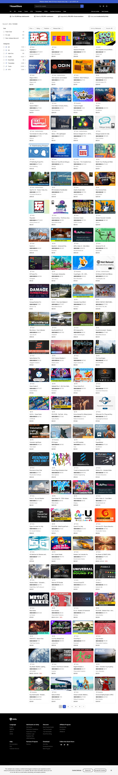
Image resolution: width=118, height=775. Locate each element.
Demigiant (32, 278)
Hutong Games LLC (35, 54)
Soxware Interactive (101, 474)
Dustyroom (98, 166)
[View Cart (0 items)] (100, 6)
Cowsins (54, 446)
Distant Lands (55, 362)
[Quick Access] (103, 6)
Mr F (53, 138)
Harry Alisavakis (100, 671)
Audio (20, 11)
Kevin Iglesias (55, 474)
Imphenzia (76, 587)
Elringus (54, 166)
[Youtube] (61, 744)
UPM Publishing (30, 738)
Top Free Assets (47, 729)
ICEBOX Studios (78, 222)
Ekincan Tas (33, 306)
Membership (63, 727)
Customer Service (14, 748)
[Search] (82, 6)
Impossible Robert (56, 222)
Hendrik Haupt (33, 503)
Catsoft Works (33, 390)
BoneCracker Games (79, 559)
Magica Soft (33, 82)
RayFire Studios (34, 250)
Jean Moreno (77, 390)
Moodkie (76, 166)
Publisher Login (30, 734)
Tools (26, 11)
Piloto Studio (55, 503)
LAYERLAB (32, 418)
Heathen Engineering (79, 474)
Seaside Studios (56, 559)
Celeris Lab (99, 54)
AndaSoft (54, 334)
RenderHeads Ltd (78, 250)
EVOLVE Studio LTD (101, 82)
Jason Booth (33, 334)
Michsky (76, 615)
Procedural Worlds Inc (35, 194)
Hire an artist (95, 11)
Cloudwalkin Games (101, 531)
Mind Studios (99, 699)
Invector (54, 671)
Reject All (87, 770)
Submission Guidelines (32, 729)
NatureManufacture (57, 306)
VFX (31, 11)
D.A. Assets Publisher (35, 531)
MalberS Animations (79, 418)
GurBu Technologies (79, 334)
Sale (64, 11)
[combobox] (57, 6)
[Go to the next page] (83, 706)
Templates (38, 11)
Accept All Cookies (100, 770)
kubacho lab (99, 587)
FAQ (11, 746)
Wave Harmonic (56, 110)
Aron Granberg (33, 166)
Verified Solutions (55, 11)
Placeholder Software (35, 474)
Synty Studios (55, 418)
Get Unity (45, 744)
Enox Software (77, 531)
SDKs (46, 11)
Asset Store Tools (31, 731)
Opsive (75, 138)
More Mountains (56, 54)
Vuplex (31, 559)
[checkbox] (3, 31)
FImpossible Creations (57, 615)
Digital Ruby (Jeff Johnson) (37, 587)
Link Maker (62, 729)
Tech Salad (33, 446)
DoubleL (54, 194)
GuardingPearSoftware (102, 418)
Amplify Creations (78, 194)
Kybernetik (98, 250)
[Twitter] (64, 744)
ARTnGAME (99, 559)
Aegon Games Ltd (78, 362)
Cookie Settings (76, 770)
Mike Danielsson (56, 699)
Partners (28, 744)
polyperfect (99, 194)
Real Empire (77, 82)
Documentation (14, 744)
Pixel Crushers (99, 138)
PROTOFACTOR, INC (101, 306)
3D (10, 11)
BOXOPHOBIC (99, 362)
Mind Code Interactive (35, 699)
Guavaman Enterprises (102, 390)
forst (75, 446)
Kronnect (54, 250)
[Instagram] (67, 744)
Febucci (32, 138)
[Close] (111, 770)
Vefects (76, 54)
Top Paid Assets (47, 731)
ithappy (76, 503)
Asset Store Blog (47, 734)
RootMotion (99, 110)
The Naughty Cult (100, 278)
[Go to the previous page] (60, 706)
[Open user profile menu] (106, 6)
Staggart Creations (34, 110)
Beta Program (46, 748)
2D (15, 11)
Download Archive (48, 746)
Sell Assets (105, 11)
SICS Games (55, 278)
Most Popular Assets (48, 727)
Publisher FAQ (30, 736)
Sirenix (53, 82)
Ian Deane (32, 615)
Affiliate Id (62, 731)
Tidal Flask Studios (35, 643)
